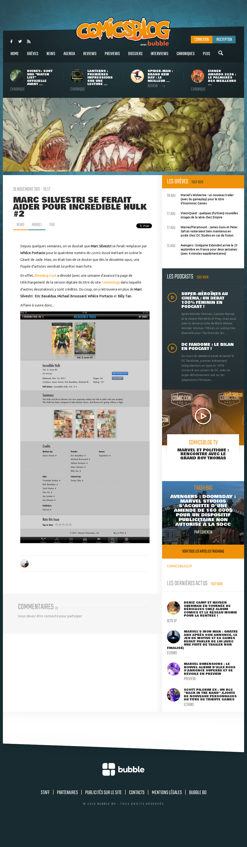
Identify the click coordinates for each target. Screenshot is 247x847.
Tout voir (197, 182)
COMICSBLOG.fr (179, 566)
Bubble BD (197, 792)
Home (15, 53)
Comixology (111, 282)
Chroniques (186, 53)
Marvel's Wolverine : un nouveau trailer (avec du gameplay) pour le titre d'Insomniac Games (200, 198)
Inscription (224, 39)
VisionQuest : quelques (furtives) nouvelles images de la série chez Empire (202, 215)
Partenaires (67, 792)
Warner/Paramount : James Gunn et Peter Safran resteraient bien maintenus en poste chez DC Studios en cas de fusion (202, 231)
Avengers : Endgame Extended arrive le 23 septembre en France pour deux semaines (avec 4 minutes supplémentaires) (202, 249)
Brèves (32, 53)
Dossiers (135, 53)
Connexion (201, 39)
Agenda (69, 53)
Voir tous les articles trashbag (203, 551)
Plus (206, 53)
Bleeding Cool (45, 275)
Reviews (89, 53)
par (52, 224)
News (51, 53)
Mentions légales (167, 792)
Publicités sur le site (103, 792)
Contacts (136, 792)
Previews (112, 53)
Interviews (159, 53)
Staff (45, 792)
